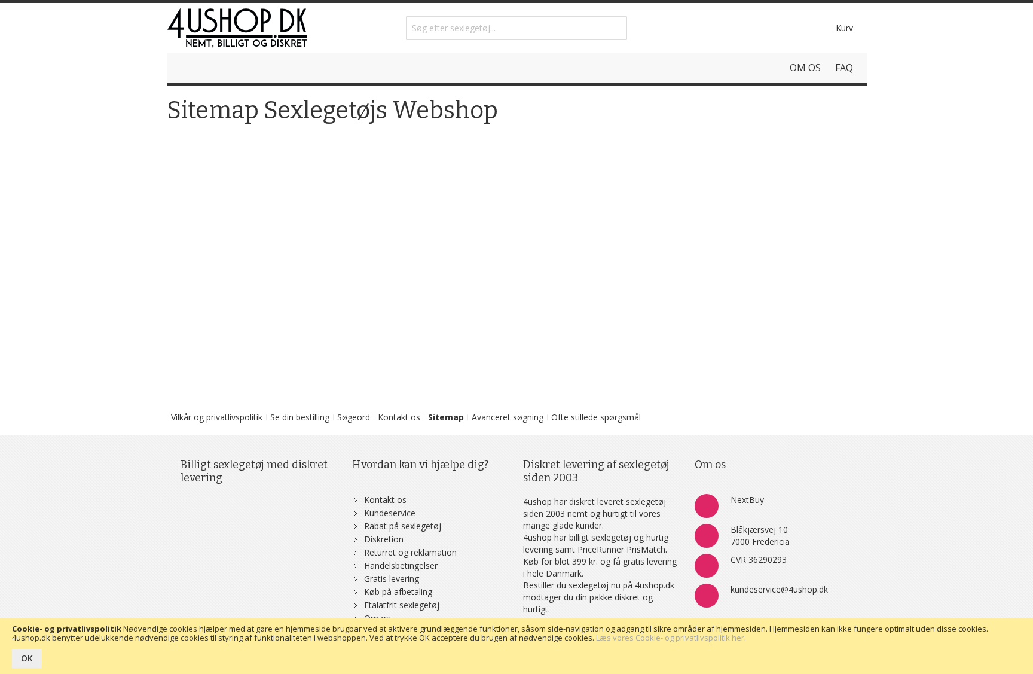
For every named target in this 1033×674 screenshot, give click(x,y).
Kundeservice (389, 513)
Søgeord (353, 417)
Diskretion (384, 539)
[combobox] (516, 28)
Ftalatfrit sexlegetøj (401, 605)
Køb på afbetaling (398, 591)
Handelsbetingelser (401, 565)
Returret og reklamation (410, 552)
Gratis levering (391, 578)
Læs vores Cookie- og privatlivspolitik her (670, 637)
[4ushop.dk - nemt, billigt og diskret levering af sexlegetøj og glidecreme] (237, 28)
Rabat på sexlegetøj (402, 526)
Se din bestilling (299, 417)
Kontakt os (399, 417)
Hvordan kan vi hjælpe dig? (420, 464)
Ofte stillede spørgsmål (596, 417)
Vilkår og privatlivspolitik (216, 417)
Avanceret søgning (507, 417)
